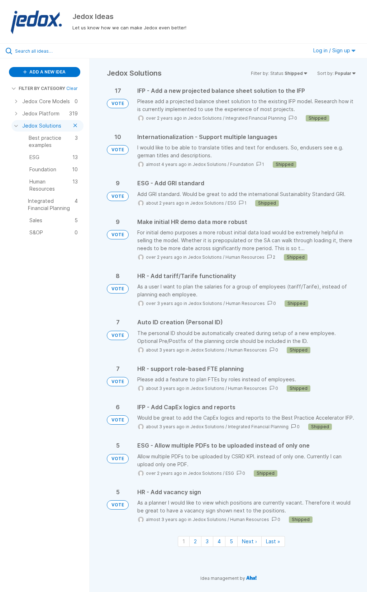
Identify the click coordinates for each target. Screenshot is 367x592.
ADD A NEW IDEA (47, 72)
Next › (249, 541)
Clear (72, 88)
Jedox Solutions (205, 118)
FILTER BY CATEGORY (42, 88)
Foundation (242, 164)
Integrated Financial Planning (255, 118)
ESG (232, 203)
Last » (273, 541)
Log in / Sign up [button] (332, 50)
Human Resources (244, 257)
